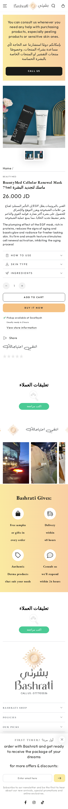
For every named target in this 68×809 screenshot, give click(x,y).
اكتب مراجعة (34, 406)
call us (34, 71)
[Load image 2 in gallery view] (39, 155)
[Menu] (5, 6)
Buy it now (34, 307)
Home (7, 168)
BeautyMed (9, 176)
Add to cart (34, 297)
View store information (22, 327)
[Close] (62, 739)
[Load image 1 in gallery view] (29, 155)
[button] (53, 6)
